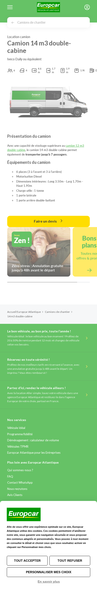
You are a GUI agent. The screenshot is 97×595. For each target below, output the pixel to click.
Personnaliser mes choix (48, 572)
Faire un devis (46, 221)
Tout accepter (27, 560)
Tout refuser (70, 560)
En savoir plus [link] (49, 581)
